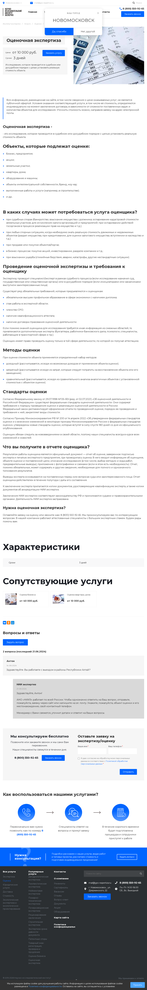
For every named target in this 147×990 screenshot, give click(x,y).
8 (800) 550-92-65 (133, 8)
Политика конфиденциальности (64, 925)
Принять (137, 985)
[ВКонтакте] (4, 622)
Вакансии (59, 891)
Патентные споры (37, 939)
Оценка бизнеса (28, 595)
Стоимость (8, 896)
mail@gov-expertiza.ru (44, 3)
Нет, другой (88, 31)
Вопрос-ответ (61, 899)
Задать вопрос (15, 642)
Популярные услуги (35, 873)
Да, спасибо (59, 31)
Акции (57, 907)
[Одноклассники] (8, 622)
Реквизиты (59, 883)
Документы (60, 903)
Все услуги (9, 872)
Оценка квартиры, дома (78, 595)
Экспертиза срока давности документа (37, 932)
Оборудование (62, 911)
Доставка (8, 891)
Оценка (7, 880)
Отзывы (58, 895)
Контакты (60, 872)
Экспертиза (9, 876)
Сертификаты (61, 887)
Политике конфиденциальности (45, 986)
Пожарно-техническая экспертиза (34, 901)
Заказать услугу (54, 53)
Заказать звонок (53, 758)
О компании (61, 878)
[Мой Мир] (12, 622)
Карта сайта (61, 917)
